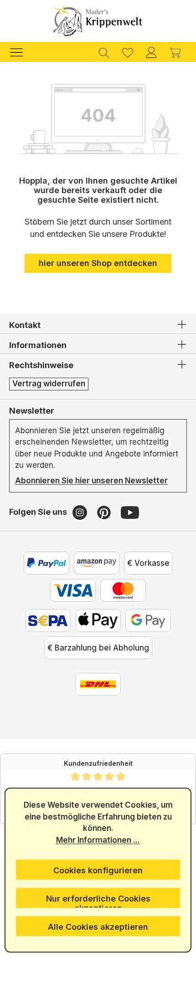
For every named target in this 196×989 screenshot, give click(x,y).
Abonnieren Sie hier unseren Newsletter (91, 480)
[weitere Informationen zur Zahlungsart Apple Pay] (98, 620)
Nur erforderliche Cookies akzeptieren (98, 901)
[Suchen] (104, 52)
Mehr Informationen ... (98, 840)
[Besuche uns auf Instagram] (80, 512)
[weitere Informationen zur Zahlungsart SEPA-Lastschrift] (48, 620)
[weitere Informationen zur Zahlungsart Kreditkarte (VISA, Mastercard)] (73, 590)
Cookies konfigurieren (98, 870)
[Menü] (21, 52)
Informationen (38, 345)
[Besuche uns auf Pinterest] (105, 512)
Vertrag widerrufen (48, 383)
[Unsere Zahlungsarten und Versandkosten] (98, 684)
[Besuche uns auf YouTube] (130, 512)
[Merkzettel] (127, 52)
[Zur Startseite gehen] (98, 20)
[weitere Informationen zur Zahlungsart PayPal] (46, 563)
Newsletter (31, 410)
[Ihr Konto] (151, 52)
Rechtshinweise (41, 365)
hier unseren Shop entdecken (98, 263)
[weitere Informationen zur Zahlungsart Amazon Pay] (97, 563)
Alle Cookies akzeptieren (98, 927)
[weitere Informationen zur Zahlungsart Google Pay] (148, 620)
